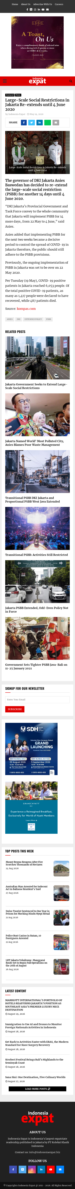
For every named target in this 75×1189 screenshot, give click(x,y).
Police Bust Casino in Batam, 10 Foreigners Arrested (23, 937)
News (18, 95)
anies (10, 319)
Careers (59, 4)
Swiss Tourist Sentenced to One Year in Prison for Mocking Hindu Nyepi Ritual (28, 912)
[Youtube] (51, 1169)
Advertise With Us (42, 4)
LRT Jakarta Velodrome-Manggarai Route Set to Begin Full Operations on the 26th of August (26, 963)
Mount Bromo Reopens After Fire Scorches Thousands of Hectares (24, 863)
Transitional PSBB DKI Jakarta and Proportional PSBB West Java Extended (32, 499)
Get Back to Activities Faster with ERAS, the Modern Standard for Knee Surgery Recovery (37, 1043)
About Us (25, 4)
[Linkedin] (41, 1169)
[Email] (60, 1169)
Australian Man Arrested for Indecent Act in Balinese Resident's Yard (26, 888)
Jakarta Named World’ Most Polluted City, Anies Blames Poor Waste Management (34, 442)
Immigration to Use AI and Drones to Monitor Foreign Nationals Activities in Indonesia (33, 1026)
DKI (18, 319)
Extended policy (33, 319)
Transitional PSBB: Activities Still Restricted (36, 555)
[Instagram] (32, 1169)
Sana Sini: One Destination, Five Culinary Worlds (35, 1077)
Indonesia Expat (16, 114)
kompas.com (26, 309)
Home (15, 4)
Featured (10, 95)
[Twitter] (22, 1169)
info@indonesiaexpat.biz (44, 1152)
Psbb (48, 319)
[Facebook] (13, 1169)
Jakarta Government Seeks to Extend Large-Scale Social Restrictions (36, 386)
